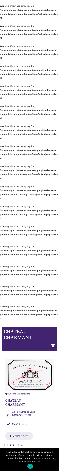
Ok (30, 466)
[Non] (55, 459)
